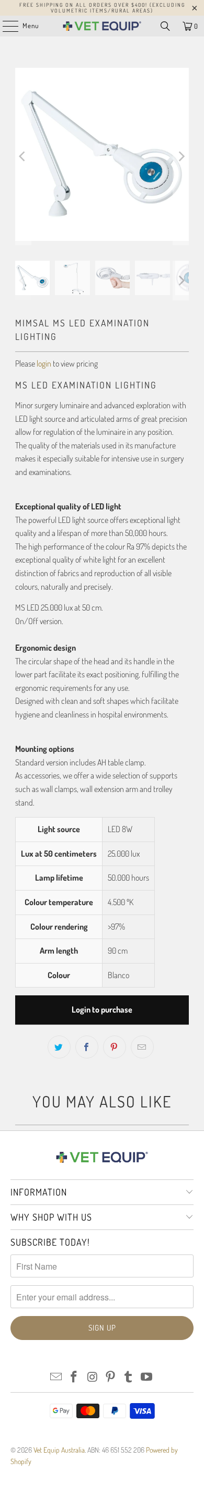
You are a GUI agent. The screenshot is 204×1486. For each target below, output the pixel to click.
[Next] (181, 156)
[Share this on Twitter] (59, 1047)
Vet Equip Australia (59, 1449)
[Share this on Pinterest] (114, 1047)
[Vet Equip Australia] (102, 26)
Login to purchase (102, 1009)
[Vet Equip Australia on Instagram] (92, 1377)
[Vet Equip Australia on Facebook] (74, 1377)
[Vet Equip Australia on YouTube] (147, 1377)
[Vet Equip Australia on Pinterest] (111, 1377)
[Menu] (5, 26)
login (44, 363)
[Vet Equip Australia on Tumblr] (129, 1377)
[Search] (165, 26)
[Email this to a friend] (142, 1047)
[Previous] (23, 156)
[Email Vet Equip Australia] (56, 1377)
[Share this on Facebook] (86, 1047)
